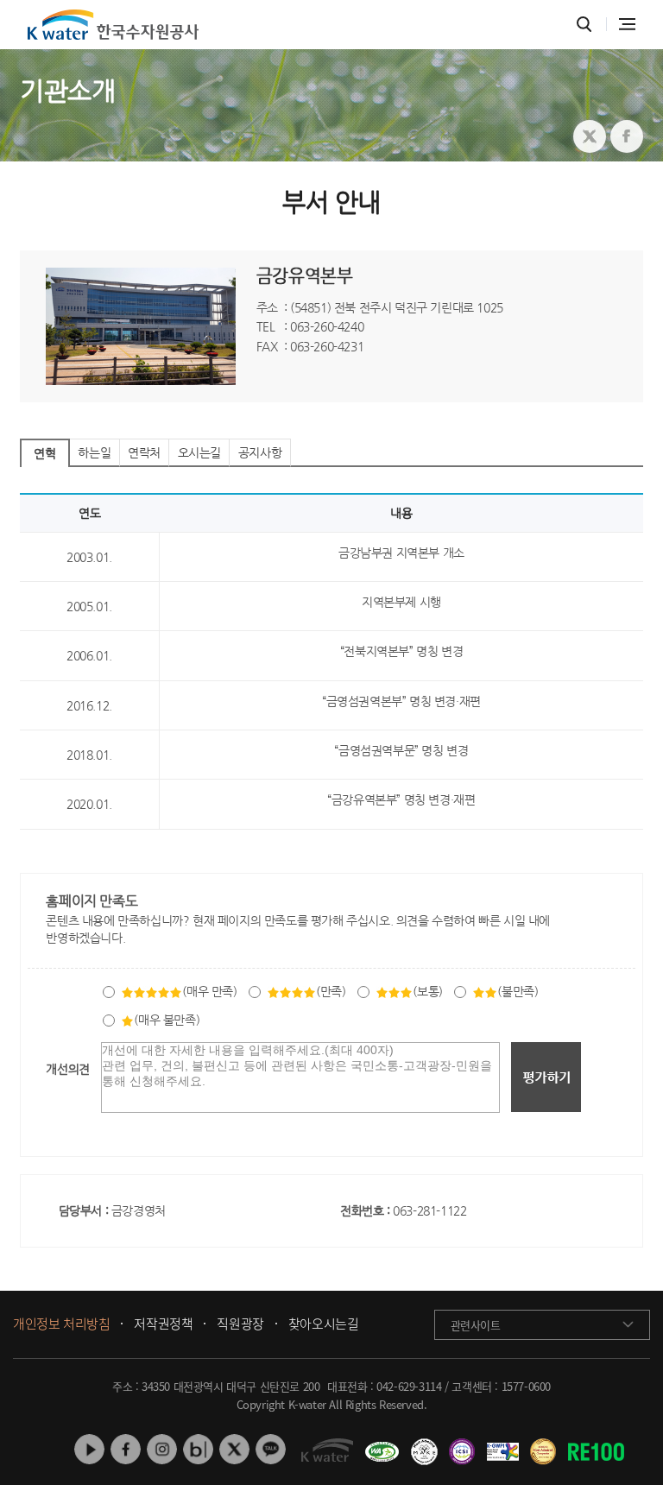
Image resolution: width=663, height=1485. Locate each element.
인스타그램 (162, 1449)
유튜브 (89, 1449)
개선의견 (67, 1069)
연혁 (44, 453)
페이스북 (125, 1449)
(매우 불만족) (166, 1020)
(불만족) (517, 991)
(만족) (330, 991)
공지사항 (259, 452)
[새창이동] (379, 1445)
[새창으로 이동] (589, 136)
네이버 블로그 (198, 1449)
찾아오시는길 (323, 1324)
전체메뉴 (627, 24)
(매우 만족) (209, 991)
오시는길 (199, 452)
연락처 (144, 452)
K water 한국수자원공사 (113, 24)
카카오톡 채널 (271, 1449)
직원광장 (240, 1324)
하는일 (94, 452)
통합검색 (584, 25)
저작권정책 (163, 1324)
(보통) (427, 991)
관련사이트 (476, 1325)
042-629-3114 (408, 1386)
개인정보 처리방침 (61, 1324)
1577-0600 (526, 1386)
